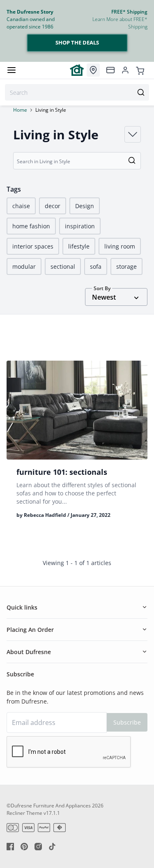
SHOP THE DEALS (77, 42)
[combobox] (77, 92)
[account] (125, 70)
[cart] (140, 70)
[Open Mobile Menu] (11, 70)
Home (20, 109)
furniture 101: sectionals (61, 472)
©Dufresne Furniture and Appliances (49, 805)
